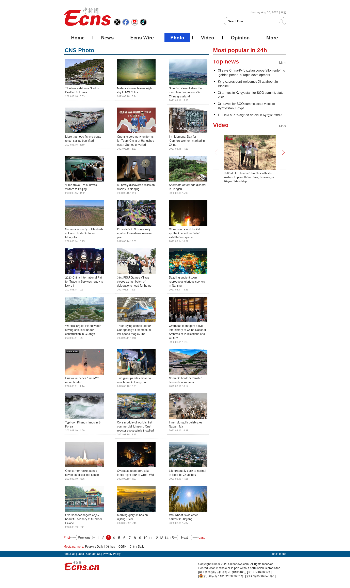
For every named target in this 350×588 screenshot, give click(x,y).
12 (156, 537)
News (107, 37)
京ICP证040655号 (259, 572)
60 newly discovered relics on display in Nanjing (136, 187)
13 (161, 537)
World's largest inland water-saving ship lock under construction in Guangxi (83, 330)
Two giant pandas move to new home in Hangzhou (134, 380)
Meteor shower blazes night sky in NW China (135, 90)
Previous (82, 537)
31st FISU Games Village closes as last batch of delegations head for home (134, 281)
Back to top (279, 554)
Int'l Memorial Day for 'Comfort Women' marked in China (187, 140)
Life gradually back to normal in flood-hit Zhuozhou (187, 473)
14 (166, 537)
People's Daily (94, 546)
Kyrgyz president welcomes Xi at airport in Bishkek (248, 83)
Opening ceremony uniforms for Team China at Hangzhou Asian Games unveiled (135, 140)
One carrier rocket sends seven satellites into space (82, 473)
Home (77, 37)
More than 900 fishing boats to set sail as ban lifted (83, 138)
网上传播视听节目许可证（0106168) (222, 572)
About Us (69, 554)
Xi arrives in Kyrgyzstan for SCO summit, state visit (251, 94)
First (67, 537)
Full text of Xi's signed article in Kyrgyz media (250, 114)
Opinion (240, 37)
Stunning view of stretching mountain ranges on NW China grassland (186, 92)
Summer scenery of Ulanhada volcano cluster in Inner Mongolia (84, 233)
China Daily (137, 546)
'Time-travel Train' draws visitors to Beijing (81, 187)
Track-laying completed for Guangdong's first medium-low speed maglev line (134, 330)
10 (145, 537)
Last (201, 537)
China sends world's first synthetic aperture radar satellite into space (184, 233)
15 (172, 537)
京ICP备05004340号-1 (260, 576)
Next (186, 537)
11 (151, 537)
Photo (177, 37)
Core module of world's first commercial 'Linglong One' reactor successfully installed (135, 426)
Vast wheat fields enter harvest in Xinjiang (183, 517)
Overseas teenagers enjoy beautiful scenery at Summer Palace (83, 519)
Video (207, 37)
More (272, 37)
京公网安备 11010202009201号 (223, 576)
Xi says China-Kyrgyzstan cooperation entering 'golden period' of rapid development (251, 72)
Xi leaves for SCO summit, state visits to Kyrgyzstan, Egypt (246, 105)
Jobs (81, 554)
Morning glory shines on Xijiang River (132, 517)
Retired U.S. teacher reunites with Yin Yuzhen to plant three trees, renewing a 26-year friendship (249, 177)
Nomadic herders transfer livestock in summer (185, 380)
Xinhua (110, 546)
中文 (283, 12)
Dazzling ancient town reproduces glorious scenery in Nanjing (187, 281)
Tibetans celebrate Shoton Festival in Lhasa (82, 90)
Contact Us (93, 554)
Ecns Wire (142, 37)
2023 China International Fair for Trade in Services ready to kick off (84, 281)
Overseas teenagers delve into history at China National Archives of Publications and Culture (187, 332)
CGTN (122, 546)
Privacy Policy (112, 554)
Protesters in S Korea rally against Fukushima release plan (134, 233)
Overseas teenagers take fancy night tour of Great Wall (135, 473)
